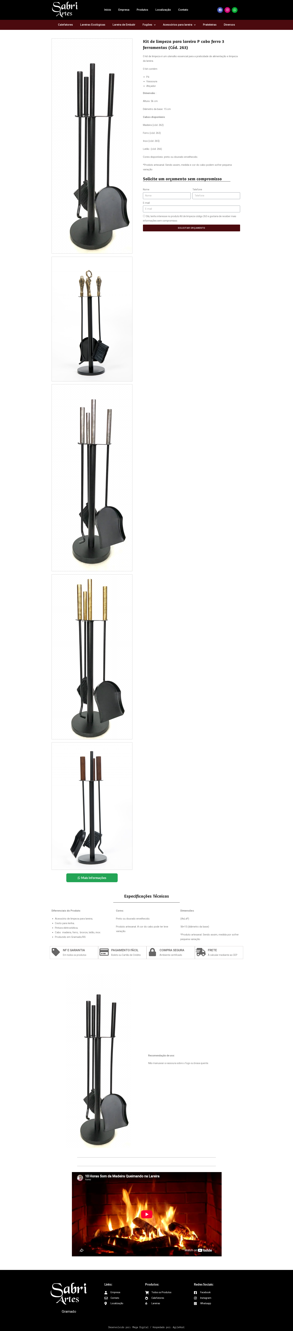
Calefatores (65, 24)
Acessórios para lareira (177, 24)
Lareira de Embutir (124, 24)
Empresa (123, 9)
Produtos (142, 9)
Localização (163, 9)
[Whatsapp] (235, 10)
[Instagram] (227, 10)
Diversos (229, 24)
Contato (183, 9)
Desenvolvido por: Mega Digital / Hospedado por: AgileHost (146, 1327)
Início (107, 9)
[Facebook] (220, 10)
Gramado (69, 1311)
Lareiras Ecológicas (92, 24)
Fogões (147, 24)
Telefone (197, 189)
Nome (146, 189)
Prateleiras (210, 24)
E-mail (146, 203)
